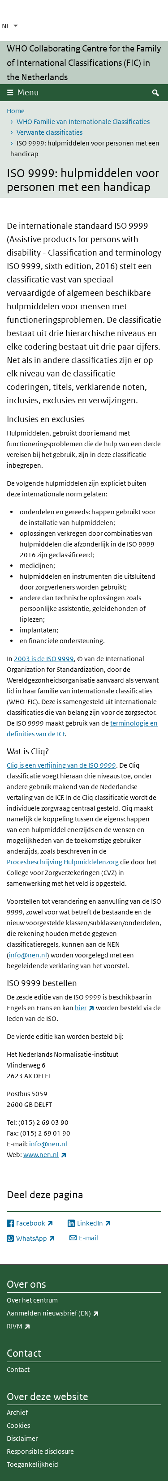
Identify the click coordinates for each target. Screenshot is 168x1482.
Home (16, 111)
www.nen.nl (45, 1154)
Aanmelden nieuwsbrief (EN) (72, 1312)
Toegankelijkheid (32, 1464)
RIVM (38, 1325)
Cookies (18, 1425)
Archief (17, 1412)
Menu (28, 92)
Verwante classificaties (49, 132)
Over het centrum (32, 1300)
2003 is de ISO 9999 (44, 658)
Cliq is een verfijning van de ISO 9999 (61, 765)
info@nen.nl (28, 955)
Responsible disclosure (40, 1451)
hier (85, 1008)
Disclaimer (22, 1438)
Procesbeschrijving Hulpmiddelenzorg (63, 862)
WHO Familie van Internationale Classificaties (83, 121)
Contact (18, 1369)
